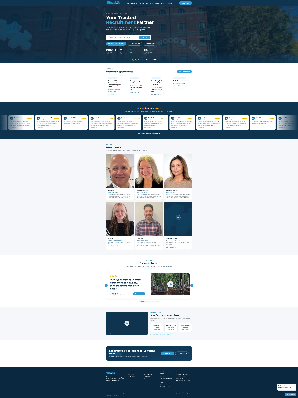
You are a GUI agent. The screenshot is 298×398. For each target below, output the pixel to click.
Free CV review (135, 43)
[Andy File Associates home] (113, 3)
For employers (149, 43)
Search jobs (144, 37)
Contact (169, 3)
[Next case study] (191, 284)
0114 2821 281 (180, 376)
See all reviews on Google (144, 133)
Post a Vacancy (185, 3)
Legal (161, 380)
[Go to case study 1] (140, 299)
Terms (190, 390)
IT (160, 378)
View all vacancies (184, 71)
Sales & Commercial (165, 384)
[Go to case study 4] (146, 299)
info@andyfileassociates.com (184, 378)
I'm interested (111, 94)
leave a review (157, 133)
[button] (36, 122)
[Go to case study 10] (158, 299)
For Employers (143, 3)
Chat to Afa (291, 394)
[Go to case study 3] (144, 299)
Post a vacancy (167, 351)
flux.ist (116, 393)
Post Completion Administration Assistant (157, 83)
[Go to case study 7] (152, 299)
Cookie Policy (184, 390)
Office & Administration (166, 382)
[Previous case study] (106, 284)
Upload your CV (182, 351)
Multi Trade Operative (181, 81)
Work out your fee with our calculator (160, 332)
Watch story (140, 288)
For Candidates (132, 3)
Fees (145, 376)
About (157, 3)
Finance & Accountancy (166, 376)
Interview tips (131, 376)
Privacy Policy (177, 390)
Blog (162, 3)
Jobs (151, 3)
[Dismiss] (294, 385)
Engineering (163, 374)
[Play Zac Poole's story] (170, 284)
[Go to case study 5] (148, 299)
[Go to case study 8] (154, 299)
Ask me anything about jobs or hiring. (285, 387)
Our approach (147, 374)
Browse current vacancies (116, 43)
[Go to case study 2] (141, 299)
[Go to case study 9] (156, 299)
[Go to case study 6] (150, 299)
